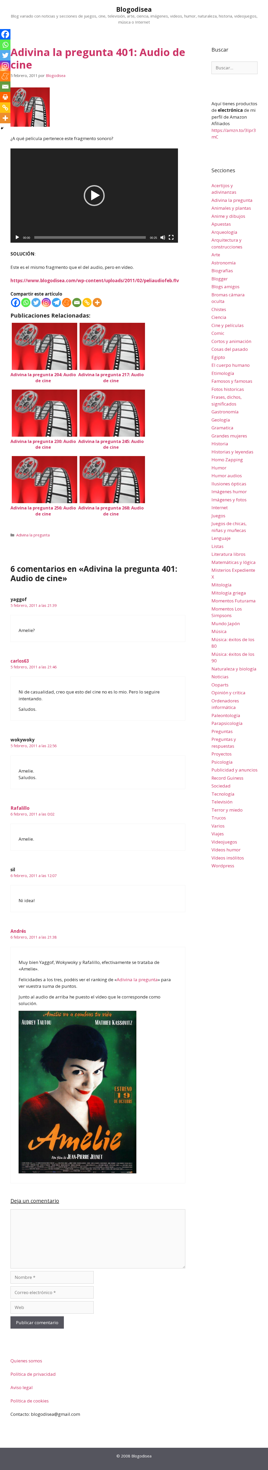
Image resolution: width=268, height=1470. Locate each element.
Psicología (222, 762)
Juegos (218, 516)
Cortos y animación (231, 341)
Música (219, 631)
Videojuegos (224, 842)
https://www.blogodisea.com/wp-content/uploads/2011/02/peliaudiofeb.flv (94, 281)
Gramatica (222, 428)
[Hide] (2, 128)
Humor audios (226, 476)
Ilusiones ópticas (228, 484)
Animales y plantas (231, 208)
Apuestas (221, 224)
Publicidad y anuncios (234, 770)
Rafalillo (20, 808)
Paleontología (225, 715)
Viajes (217, 834)
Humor (218, 468)
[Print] (5, 97)
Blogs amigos (225, 287)
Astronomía (223, 263)
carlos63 (19, 661)
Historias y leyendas (232, 452)
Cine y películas (227, 325)
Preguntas (222, 731)
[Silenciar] (162, 237)
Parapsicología (227, 723)
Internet (219, 507)
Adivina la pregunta (33, 534)
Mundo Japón (225, 623)
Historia (219, 444)
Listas (217, 546)
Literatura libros (228, 554)
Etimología (222, 373)
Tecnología (222, 794)
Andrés (18, 931)
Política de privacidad (33, 1374)
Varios (218, 826)
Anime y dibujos (228, 216)
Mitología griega (228, 593)
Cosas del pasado (229, 349)
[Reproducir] (17, 237)
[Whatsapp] (25, 302)
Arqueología (224, 232)
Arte (215, 255)
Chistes (218, 309)
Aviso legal (21, 1387)
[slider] (90, 237)
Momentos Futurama (233, 601)
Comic (217, 333)
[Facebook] (15, 302)
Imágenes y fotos (229, 500)
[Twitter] (36, 302)
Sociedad (221, 786)
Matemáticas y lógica (233, 562)
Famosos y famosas (231, 381)
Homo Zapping (227, 460)
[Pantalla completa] (171, 237)
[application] (94, 195)
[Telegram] (56, 302)
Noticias (219, 677)
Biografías (222, 271)
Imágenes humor (229, 492)
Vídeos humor (226, 850)
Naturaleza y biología (233, 669)
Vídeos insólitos (227, 858)
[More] (97, 302)
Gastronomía (225, 412)
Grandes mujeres (229, 436)
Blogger (219, 279)
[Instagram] (46, 302)
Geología (220, 420)
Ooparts (219, 685)
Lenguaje (221, 538)
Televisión (221, 802)
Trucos (218, 818)
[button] (94, 195)
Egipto (218, 357)
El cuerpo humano (230, 365)
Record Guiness (227, 778)
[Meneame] (66, 302)
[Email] (76, 302)
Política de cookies (29, 1401)
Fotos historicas (227, 389)
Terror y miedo (227, 810)
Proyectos (221, 754)
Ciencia (218, 317)
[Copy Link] (87, 302)
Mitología (221, 585)
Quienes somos (26, 1361)
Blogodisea (134, 9)
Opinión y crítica (228, 693)
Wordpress (222, 866)
